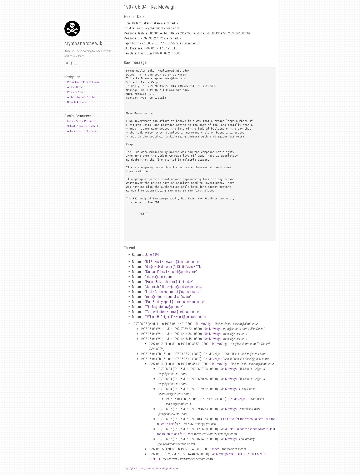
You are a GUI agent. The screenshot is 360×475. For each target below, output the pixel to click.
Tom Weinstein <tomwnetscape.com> (172, 312)
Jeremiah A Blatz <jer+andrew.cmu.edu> (174, 287)
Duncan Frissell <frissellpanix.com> (171, 272)
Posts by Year (75, 92)
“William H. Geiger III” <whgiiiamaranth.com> (176, 317)
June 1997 (152, 255)
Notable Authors (76, 102)
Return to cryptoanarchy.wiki (83, 82)
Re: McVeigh (204, 324)
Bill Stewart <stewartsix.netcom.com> (172, 262)
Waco (216, 449)
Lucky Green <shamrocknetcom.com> (173, 292)
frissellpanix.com (158, 277)
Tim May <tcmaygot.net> (164, 307)
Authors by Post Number (81, 97)
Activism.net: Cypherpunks (82, 131)
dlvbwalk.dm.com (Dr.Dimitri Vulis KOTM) (174, 267)
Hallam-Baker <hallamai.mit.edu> (169, 282)
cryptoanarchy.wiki (84, 43)
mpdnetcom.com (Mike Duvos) (168, 297)
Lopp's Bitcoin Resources (81, 121)
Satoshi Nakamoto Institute (83, 126)
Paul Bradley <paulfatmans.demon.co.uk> (175, 302)
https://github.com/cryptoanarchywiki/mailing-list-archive (151, 468)
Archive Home (75, 87)
